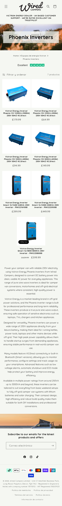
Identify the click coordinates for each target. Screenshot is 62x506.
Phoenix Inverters (31, 59)
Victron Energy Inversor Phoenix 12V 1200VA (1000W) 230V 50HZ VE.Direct (16, 113)
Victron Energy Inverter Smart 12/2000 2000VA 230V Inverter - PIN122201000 (45, 204)
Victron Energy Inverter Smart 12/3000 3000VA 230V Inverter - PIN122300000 (31, 250)
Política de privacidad (43, 490)
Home (16, 56)
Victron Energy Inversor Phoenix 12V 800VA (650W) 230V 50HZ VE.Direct (45, 159)
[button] (6, 6)
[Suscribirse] (52, 445)
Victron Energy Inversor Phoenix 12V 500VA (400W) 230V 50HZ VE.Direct (16, 159)
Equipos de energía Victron (33, 56)
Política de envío (43, 495)
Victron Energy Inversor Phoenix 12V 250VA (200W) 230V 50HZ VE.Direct (45, 113)
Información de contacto (32, 499)
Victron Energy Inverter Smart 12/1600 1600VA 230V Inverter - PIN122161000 (16, 204)
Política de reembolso (21, 490)
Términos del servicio (24, 495)
